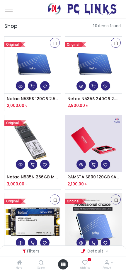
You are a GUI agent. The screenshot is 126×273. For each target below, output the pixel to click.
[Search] (41, 263)
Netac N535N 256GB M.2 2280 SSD (33, 177)
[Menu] (9, 9)
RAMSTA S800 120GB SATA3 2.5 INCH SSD (93, 177)
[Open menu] (63, 264)
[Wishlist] (85, 263)
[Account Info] (107, 263)
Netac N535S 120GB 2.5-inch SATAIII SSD (33, 99)
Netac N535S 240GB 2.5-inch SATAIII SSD (93, 99)
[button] (55, 43)
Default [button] (95, 251)
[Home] (19, 263)
